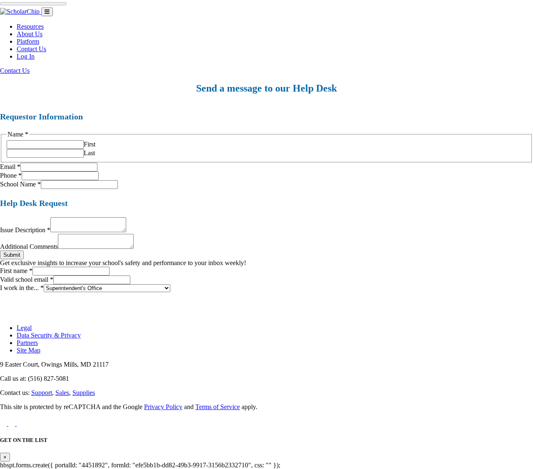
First (89, 144)
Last (89, 152)
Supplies (83, 392)
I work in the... (22, 287)
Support (41, 392)
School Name (20, 184)
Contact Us (31, 48)
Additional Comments (29, 246)
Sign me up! (266, 313)
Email (10, 166)
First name (16, 270)
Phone (11, 175)
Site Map (28, 350)
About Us (29, 33)
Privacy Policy (163, 406)
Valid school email (26, 279)
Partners (27, 342)
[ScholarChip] (20, 11)
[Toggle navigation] (47, 11)
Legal (24, 327)
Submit (11, 255)
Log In (26, 56)
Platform (28, 41)
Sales (62, 392)
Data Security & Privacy (49, 335)
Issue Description (25, 229)
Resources (30, 26)
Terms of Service (217, 406)
